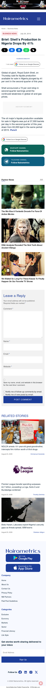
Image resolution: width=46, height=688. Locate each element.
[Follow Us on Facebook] (20, 672)
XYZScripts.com (35, 687)
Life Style (5, 635)
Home (3, 28)
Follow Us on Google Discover (29, 64)
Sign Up (23, 659)
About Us (5, 584)
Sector (4, 627)
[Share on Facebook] (12, 50)
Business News (13, 28)
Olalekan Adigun (39, 532)
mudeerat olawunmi (23, 58)
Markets (4, 622)
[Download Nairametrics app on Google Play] (23, 558)
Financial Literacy (8, 631)
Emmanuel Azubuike (38, 454)
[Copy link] (33, 50)
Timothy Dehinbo (39, 494)
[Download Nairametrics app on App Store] (23, 568)
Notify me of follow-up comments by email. (24, 391)
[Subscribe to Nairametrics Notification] (41, 683)
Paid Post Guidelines (9, 601)
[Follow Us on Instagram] (31, 672)
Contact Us (5, 588)
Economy (5, 618)
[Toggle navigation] (39, 18)
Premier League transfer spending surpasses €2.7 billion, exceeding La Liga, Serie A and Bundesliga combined (20, 487)
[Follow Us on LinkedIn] (25, 672)
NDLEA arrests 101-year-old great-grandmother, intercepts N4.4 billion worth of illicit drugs (22, 448)
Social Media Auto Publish (13, 687)
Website (7, 366)
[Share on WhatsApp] (26, 50)
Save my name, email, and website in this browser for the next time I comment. (22, 383)
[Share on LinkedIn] (19, 50)
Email (6, 353)
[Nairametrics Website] (15, 18)
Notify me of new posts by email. (19, 394)
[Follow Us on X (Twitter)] (36, 672)
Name (6, 341)
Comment (8, 308)
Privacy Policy (6, 592)
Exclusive (5, 614)
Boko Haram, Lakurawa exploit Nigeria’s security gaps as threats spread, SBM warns (22, 526)
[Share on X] (4, 50)
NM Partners (6, 597)
